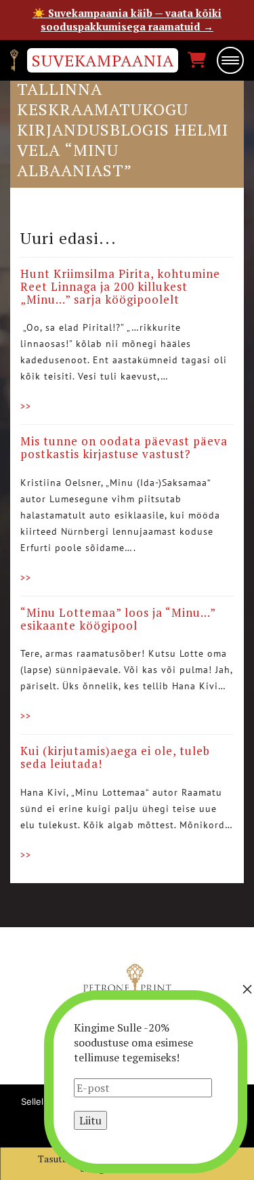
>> (25, 406)
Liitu (90, 1120)
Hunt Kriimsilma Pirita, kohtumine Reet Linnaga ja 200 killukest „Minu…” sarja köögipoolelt (120, 286)
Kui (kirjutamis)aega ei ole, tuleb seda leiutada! (115, 757)
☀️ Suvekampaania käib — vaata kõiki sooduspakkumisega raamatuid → (127, 19)
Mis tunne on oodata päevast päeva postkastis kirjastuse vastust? (124, 447)
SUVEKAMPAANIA (103, 60)
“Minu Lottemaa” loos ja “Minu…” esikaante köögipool (117, 619)
